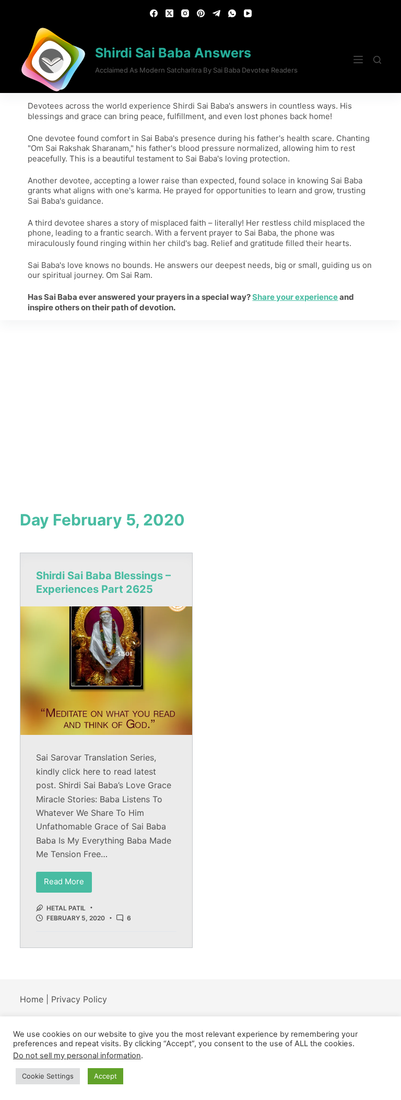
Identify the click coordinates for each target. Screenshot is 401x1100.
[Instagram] (185, 13)
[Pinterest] (201, 13)
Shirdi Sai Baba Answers (173, 53)
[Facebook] (154, 13)
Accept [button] (105, 1076)
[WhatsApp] (232, 13)
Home (31, 999)
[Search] (377, 60)
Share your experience (295, 297)
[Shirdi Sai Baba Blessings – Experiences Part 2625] (106, 670)
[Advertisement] (200, 398)
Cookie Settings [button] (48, 1076)
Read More (68, 879)
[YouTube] (248, 13)
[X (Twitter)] (169, 13)
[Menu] (358, 59)
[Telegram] (216, 13)
